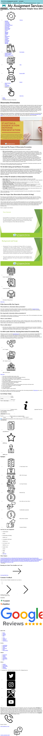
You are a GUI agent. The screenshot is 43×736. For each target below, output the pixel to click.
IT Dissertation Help (6, 561)
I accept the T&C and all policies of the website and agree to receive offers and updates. (17, 418)
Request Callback (8, 87)
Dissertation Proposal (8, 25)
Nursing (6, 30)
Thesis (4, 647)
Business (6, 42)
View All (6, 56)
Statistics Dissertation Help (16, 559)
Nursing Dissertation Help (5, 558)
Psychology (7, 41)
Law (6, 31)
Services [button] (21, 20)
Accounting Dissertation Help (5, 559)
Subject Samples (8, 54)
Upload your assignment (3, 412)
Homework (7, 27)
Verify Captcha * (26, 417)
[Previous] (8, 593)
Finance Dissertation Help (34, 558)
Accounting (7, 38)
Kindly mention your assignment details (17, 416)
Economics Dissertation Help (15, 560)
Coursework (7, 23)
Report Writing (7, 28)
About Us (4, 639)
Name (12, 396)
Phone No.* (13, 399)
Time (1, 411)
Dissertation (7, 22)
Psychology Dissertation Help (37, 559)
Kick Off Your (12, 1)
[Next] (25, 593)
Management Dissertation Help (23, 558)
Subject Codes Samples (9, 55)
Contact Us (7, 86)
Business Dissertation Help (5, 560)
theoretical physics (35, 308)
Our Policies (7, 85)
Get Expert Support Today (5, 595)
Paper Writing (7, 29)
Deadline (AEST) (14, 409)
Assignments (5, 645)
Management (7, 36)
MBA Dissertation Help (30, 561)
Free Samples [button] (21, 52)
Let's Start (4, 553)
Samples (4, 634)
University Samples (8, 53)
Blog (20, 64)
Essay (4, 649)
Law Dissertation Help (14, 558)
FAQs (6, 84)
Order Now (2, 301)
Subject (1, 400)
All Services (9, 562)
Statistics (6, 39)
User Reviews (5, 640)
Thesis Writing (7, 24)
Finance (6, 37)
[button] (12, 82)
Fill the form (35, 390)
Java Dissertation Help (22, 561)
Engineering (7, 40)
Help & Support (8, 83)
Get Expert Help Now (4, 575)
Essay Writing (7, 26)
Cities (12, 562)
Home (4, 632)
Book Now (13, 595)
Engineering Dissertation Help (26, 559)
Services (4, 633)
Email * (12, 397)
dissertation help (16, 333)
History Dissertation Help (25, 560)
